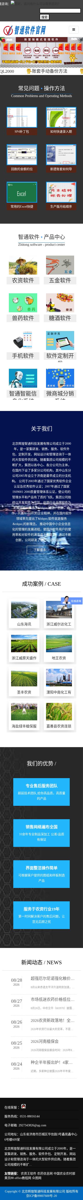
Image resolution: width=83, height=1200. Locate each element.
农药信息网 (45, 1173)
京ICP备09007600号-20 (41, 1196)
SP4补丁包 (22, 131)
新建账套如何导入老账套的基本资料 (61, 170)
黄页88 (9, 1178)
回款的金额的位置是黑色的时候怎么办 (22, 170)
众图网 (36, 1178)
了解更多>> (42, 550)
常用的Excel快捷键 (22, 207)
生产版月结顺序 (61, 206)
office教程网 (23, 1178)
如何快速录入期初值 (61, 132)
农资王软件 (28, 1173)
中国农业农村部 (64, 1173)
